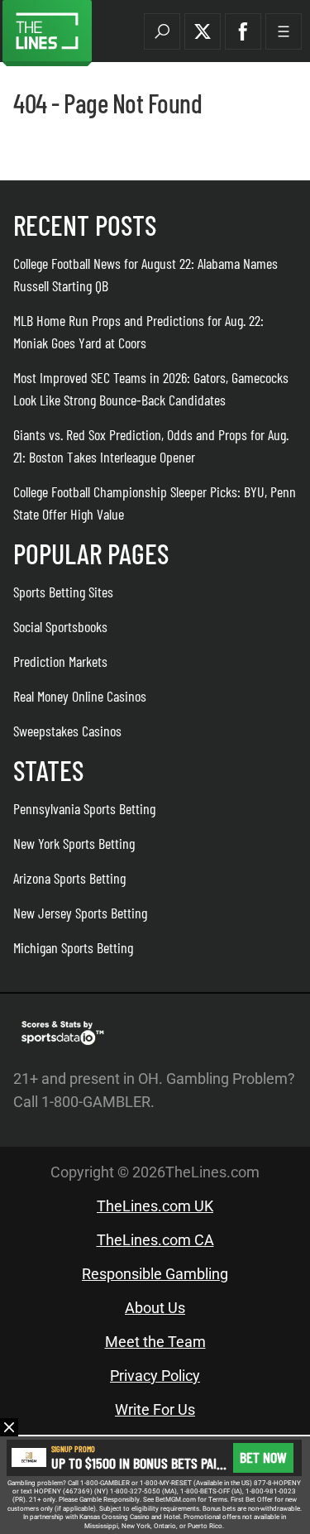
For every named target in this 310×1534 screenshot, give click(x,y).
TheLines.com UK (155, 1206)
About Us (155, 1307)
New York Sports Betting (74, 843)
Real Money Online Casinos (79, 696)
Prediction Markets (60, 661)
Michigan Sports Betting (73, 947)
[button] (162, 31)
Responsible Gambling (155, 1273)
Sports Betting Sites (63, 591)
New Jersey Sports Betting (80, 913)
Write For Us (155, 1409)
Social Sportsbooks (60, 626)
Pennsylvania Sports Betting (84, 808)
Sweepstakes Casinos (67, 730)
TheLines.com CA (155, 1240)
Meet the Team (155, 1341)
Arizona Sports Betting (69, 878)
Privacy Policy (155, 1375)
